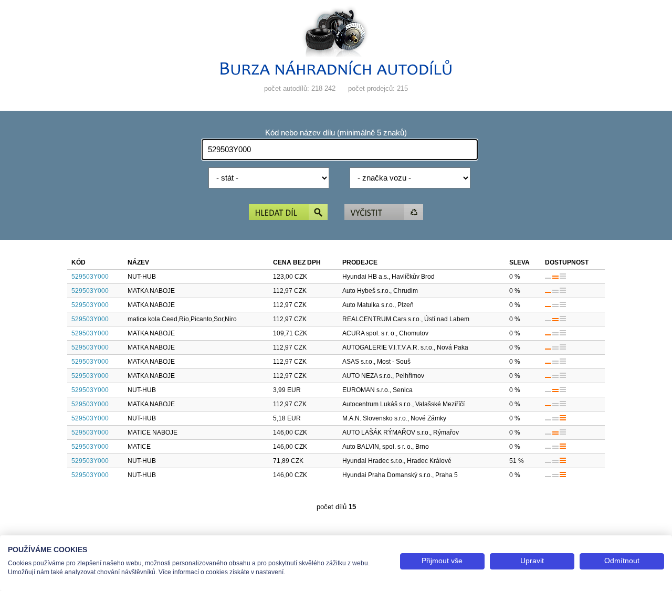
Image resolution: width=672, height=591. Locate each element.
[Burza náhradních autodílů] (336, 73)
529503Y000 (90, 276)
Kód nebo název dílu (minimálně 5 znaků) (336, 133)
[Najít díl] (288, 212)
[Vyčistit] (383, 212)
